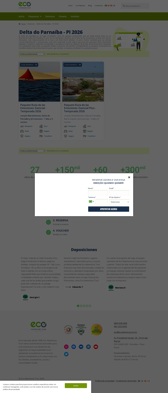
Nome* (90, 188)
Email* (111, 188)
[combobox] (91, 201)
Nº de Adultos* (115, 197)
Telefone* (92, 197)
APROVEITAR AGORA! (108, 209)
